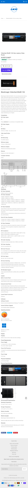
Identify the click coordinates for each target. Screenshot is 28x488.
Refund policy (14, 448)
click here (6, 121)
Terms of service (14, 445)
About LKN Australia (14, 443)
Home (2, 18)
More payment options (6, 73)
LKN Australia (14, 475)
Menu (4, 1)
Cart (26, 1)
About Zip (14, 454)
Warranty (14, 452)
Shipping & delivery (14, 450)
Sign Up (24, 468)
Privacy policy (14, 447)
